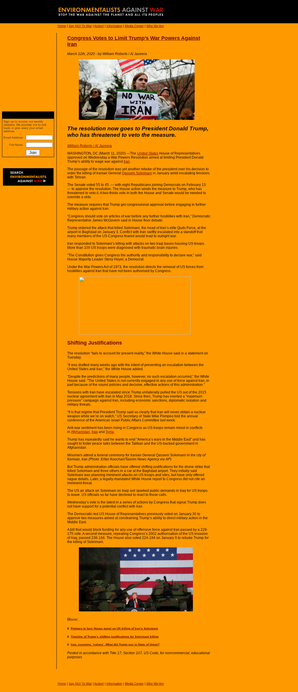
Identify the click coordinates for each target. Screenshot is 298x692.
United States (147, 153)
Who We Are (155, 26)
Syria (110, 432)
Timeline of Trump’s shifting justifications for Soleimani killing (115, 636)
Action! (99, 26)
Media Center (134, 26)
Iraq (95, 432)
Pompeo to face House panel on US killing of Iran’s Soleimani (114, 628)
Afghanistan (80, 432)
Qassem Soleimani (137, 173)
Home (62, 26)
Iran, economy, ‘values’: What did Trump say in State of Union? (115, 644)
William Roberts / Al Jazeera (89, 146)
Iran (127, 161)
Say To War (80, 26)
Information (114, 26)
